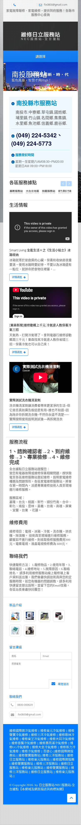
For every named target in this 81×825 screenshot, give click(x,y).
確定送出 (63, 684)
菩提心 (48, 751)
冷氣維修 (34, 751)
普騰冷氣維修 (27, 743)
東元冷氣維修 (56, 730)
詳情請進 (17, 277)
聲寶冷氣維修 (18, 734)
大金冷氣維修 (47, 747)
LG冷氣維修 (20, 747)
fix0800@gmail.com (29, 714)
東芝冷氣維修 (37, 739)
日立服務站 (17, 759)
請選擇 (40, 56)
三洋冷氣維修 (46, 734)
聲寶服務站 (32, 755)
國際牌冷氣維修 (26, 730)
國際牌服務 (66, 759)
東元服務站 (42, 759)
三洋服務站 (56, 755)
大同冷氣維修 (65, 739)
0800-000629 (25, 4)
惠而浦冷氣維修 (56, 743)
